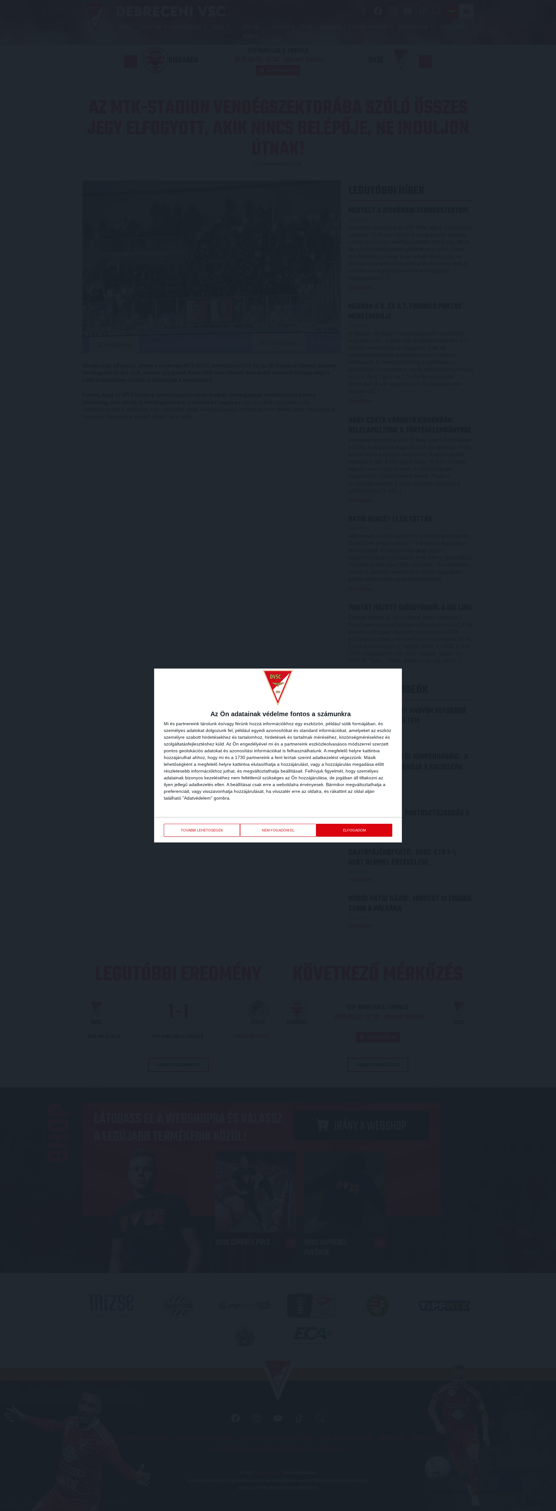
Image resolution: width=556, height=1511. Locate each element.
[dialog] (278, 755)
